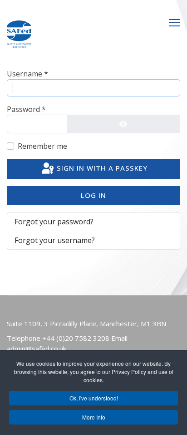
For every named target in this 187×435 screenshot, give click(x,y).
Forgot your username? (55, 240)
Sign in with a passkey (101, 167)
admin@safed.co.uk (36, 348)
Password (26, 109)
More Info (93, 417)
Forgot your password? (54, 222)
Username (27, 74)
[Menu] (174, 22)
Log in (93, 195)
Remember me (42, 146)
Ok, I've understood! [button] (93, 398)
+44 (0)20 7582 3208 (75, 338)
